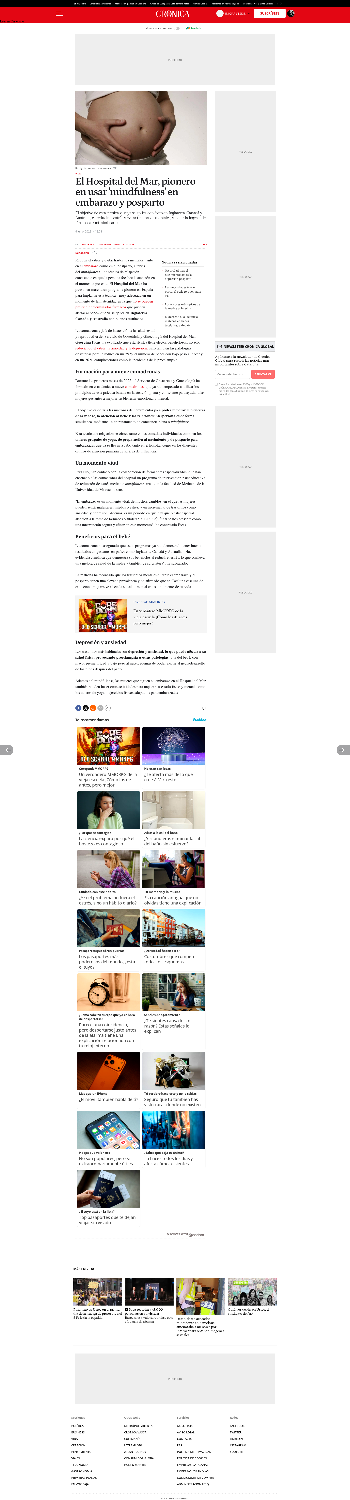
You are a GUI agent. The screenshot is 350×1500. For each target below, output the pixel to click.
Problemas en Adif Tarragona (225, 3)
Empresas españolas (193, 1471)
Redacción (82, 252)
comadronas (134, 386)
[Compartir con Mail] (100, 708)
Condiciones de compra (195, 1478)
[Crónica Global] (175, 13)
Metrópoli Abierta (138, 1426)
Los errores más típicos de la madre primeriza (182, 306)
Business (78, 1432)
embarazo (91, 265)
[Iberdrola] (193, 28)
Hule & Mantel (135, 1465)
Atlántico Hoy (135, 1452)
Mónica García (200, 3)
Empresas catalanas (192, 1465)
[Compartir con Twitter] (86, 708)
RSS (179, 1445)
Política (77, 1426)
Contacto (184, 1439)
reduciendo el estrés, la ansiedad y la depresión (111, 347)
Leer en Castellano (12, 21)
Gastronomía (81, 1471)
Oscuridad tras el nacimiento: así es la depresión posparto (178, 275)
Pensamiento (81, 1452)
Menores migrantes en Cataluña (130, 3)
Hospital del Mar (124, 244)
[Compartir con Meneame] (93, 708)
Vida (78, 173)
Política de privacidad (194, 1452)
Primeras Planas (84, 1478)
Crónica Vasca (135, 1432)
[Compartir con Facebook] (78, 708)
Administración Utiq (193, 1484)
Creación (78, 1445)
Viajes (75, 1458)
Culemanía (132, 1439)
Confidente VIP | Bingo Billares (258, 3)
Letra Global (134, 1445)
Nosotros (185, 1426)
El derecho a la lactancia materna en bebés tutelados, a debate (181, 321)
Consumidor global (139, 1458)
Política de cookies (192, 1458)
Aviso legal (185, 1432)
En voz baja (80, 1484)
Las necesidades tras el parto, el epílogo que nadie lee (183, 291)
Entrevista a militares (100, 3)
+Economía (79, 1465)
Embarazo (105, 244)
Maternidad (89, 244)
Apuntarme (262, 374)
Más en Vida (83, 1269)
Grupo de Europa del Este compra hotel (169, 3)
